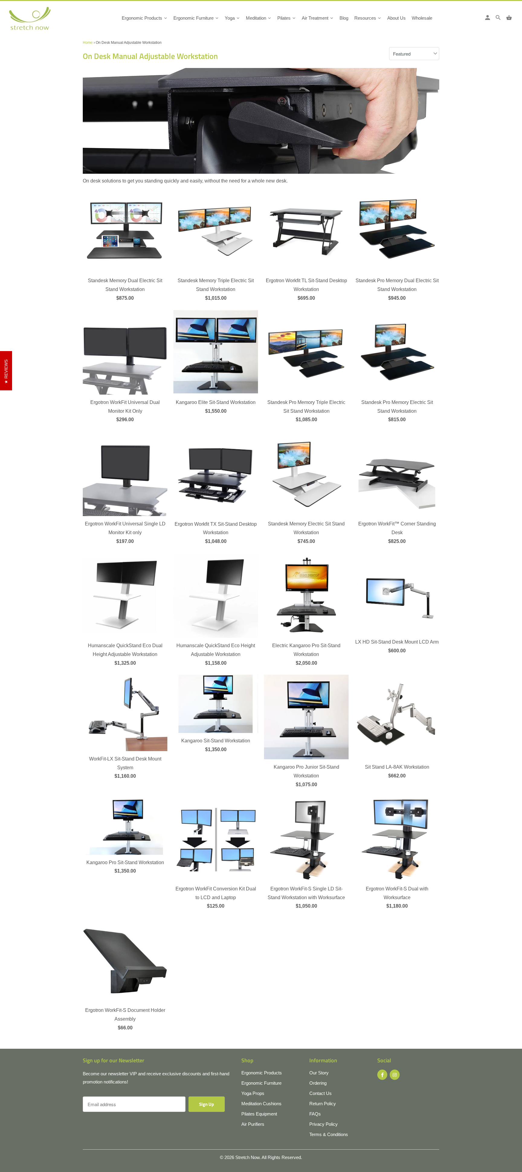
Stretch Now (247, 1157)
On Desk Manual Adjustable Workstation (150, 56)
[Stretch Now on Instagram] (395, 1075)
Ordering (318, 1083)
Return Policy (322, 1103)
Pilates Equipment (259, 1113)
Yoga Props (252, 1093)
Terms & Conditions (328, 1134)
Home (88, 42)
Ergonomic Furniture (261, 1083)
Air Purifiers (252, 1124)
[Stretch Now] (40, 20)
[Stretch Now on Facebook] (382, 1075)
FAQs (315, 1113)
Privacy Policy (323, 1124)
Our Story (319, 1072)
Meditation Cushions (261, 1103)
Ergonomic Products (261, 1072)
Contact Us (320, 1093)
